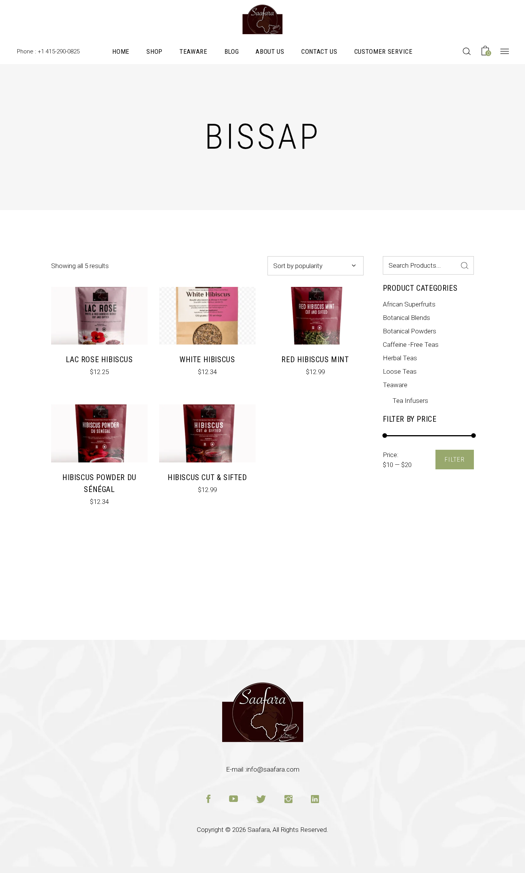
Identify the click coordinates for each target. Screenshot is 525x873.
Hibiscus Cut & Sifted (207, 477)
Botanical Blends (406, 317)
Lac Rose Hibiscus (99, 359)
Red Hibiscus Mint (315, 359)
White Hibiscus (207, 359)
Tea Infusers (410, 400)
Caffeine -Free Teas (411, 344)
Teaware (395, 385)
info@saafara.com (272, 769)
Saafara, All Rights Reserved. (288, 829)
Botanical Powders (409, 331)
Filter (455, 459)
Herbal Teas (400, 358)
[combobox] (315, 265)
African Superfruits (409, 304)
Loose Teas (400, 371)
